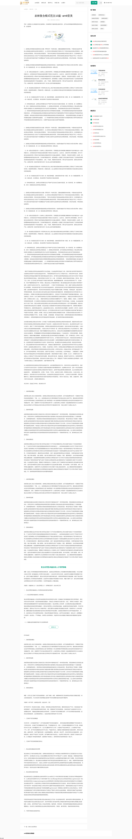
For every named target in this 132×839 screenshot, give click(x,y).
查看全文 (53, 627)
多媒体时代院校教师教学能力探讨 (102, 48)
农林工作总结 (95, 21)
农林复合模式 (104, 18)
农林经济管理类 (95, 18)
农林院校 (103, 21)
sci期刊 (63, 2)
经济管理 (96, 139)
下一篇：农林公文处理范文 (30, 826)
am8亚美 (26, 0)
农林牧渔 (94, 15)
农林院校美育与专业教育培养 (101, 58)
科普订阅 (57, 2)
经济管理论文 (97, 143)
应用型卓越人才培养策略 (101, 44)
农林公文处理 (95, 28)
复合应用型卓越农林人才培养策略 (53, 567)
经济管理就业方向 (98, 129)
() (101, 2)
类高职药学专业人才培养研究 (101, 54)
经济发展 (96, 119)
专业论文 (96, 122)
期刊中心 (50, 2)
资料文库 (43, 2)
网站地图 (2, 838)
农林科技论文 (102, 15)
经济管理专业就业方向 (99, 136)
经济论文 (96, 133)
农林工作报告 (95, 25)
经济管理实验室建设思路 (100, 51)
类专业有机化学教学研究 (100, 41)
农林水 (102, 28)
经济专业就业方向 (98, 126)
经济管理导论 (97, 146)
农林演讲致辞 (103, 25)
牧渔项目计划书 (97, 116)
